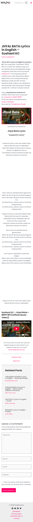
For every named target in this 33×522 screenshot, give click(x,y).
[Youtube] (15, 508)
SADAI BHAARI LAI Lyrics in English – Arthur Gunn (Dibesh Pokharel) (15, 389)
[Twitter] (20, 508)
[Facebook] (18, 508)
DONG (7, 403)
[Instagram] (12, 508)
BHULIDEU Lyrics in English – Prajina (16, 411)
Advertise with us (16, 516)
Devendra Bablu (9, 380)
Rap (14, 403)
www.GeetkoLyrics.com (16, 350)
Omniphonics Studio (18, 104)
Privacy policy (16, 514)
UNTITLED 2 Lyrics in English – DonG (15, 400)
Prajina (10, 414)
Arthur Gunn (8, 393)
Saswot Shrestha (8, 102)
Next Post (16, 361)
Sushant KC (10, 57)
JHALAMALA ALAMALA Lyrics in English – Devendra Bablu (16, 377)
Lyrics (4, 57)
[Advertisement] (16, 27)
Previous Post (16, 357)
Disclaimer (16, 511)
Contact (16, 518)
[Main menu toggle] (31, 3)
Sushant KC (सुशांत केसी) (13, 97)
